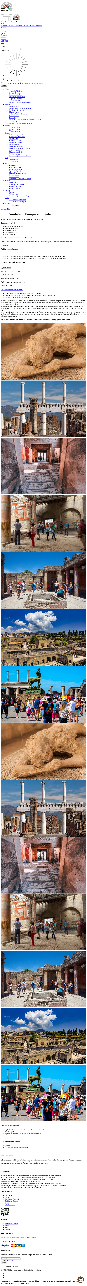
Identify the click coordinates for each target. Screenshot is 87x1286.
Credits (7, 1229)
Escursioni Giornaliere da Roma (20, 179)
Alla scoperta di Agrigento (18, 201)
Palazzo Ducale (14, 106)
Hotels (7, 1225)
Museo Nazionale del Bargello (19, 148)
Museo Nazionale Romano (18, 173)
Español (3, 39)
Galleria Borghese (15, 167)
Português (4, 41)
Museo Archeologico (16, 152)
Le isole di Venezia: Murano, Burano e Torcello (25, 120)
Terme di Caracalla (15, 171)
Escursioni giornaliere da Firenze (20, 156)
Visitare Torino (14, 205)
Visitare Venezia (14, 121)
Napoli (7, 190)
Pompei (11, 192)
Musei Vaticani (14, 182)
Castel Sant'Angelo (15, 169)
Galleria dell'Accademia (17, 137)
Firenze (7, 133)
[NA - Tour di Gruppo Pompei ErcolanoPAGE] (10, 20)
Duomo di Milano (15, 93)
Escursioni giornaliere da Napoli (20, 196)
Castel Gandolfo (14, 188)
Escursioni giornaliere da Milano (20, 102)
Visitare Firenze (14, 154)
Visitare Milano (14, 100)
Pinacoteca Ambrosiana (17, 97)
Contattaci (38, 26)
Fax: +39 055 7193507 (27, 26)
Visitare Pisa (13, 161)
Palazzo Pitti (13, 139)
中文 (2, 43)
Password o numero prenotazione (12, 83)
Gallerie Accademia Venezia (18, 114)
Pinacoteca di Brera (15, 95)
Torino (7, 203)
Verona (7, 125)
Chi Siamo (8, 1195)
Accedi (4, 85)
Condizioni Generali (12, 1199)
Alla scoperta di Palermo (17, 200)
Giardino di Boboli (15, 140)
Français (4, 35)
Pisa (6, 158)
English (3, 31)
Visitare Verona (14, 131)
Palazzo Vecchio (14, 144)
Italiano (3, 33)
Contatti (7, 1197)
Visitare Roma (14, 177)
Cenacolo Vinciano (15, 91)
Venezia (7, 104)
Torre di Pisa (13, 160)
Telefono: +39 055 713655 (10, 26)
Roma (7, 163)
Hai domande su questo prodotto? (12, 290)
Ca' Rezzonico (14, 116)
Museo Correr (14, 112)
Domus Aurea (14, 175)
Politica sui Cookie (11, 1201)
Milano (7, 89)
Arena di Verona (14, 127)
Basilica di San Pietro (16, 184)
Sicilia (7, 198)
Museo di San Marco (16, 146)
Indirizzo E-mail (6, 81)
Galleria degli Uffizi (16, 135)
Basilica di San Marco (16, 110)
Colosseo (12, 165)
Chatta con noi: (10, 1205)
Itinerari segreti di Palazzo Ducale (20, 108)
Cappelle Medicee (15, 150)
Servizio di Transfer (11, 1224)
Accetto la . (7, 1260)
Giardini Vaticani (15, 186)
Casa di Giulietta (14, 129)
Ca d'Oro (12, 118)
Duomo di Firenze (15, 142)
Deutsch (3, 37)
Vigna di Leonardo (15, 99)
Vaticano (8, 181)
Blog (6, 1227)
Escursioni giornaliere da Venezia (20, 123)
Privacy (7, 1203)
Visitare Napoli (14, 194)
